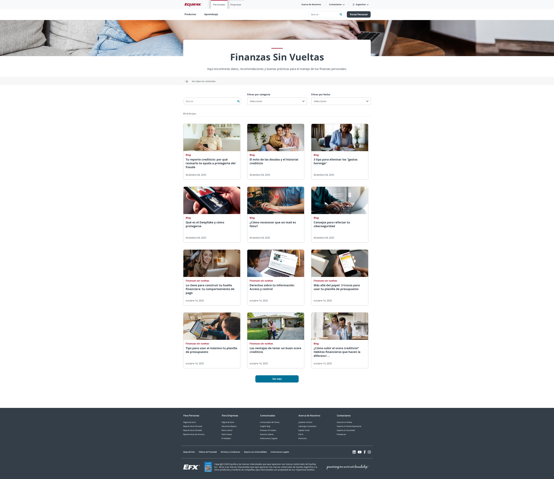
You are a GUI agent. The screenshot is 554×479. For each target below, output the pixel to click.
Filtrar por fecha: (321, 94)
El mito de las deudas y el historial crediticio (274, 161)
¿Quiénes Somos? (305, 422)
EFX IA (300, 434)
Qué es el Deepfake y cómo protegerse (205, 224)
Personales (219, 4)
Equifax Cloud (303, 430)
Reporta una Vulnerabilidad (255, 452)
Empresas (235, 4)
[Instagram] (369, 452)
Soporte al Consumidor (346, 430)
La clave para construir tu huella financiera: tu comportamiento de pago (210, 289)
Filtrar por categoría (258, 94)
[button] (360, 4)
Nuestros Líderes (267, 434)
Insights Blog (265, 426)
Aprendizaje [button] (211, 14)
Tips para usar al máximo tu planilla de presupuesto (211, 350)
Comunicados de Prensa (269, 422)
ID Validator (226, 438)
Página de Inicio (189, 422)
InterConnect (227, 434)
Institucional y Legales (269, 438)
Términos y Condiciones (230, 452)
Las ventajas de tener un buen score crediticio (275, 350)
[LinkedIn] (354, 452)
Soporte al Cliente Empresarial (349, 426)
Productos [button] (190, 14)
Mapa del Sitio (189, 452)
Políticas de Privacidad (208, 452)
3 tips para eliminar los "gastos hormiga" (336, 161)
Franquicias (341, 434)
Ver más (277, 378)
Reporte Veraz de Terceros (194, 434)
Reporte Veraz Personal (192, 426)
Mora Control (227, 430)
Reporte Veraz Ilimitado (192, 430)
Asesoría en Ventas (344, 422)
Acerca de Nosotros (311, 4)
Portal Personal (359, 14)
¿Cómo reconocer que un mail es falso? (273, 224)
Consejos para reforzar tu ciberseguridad (332, 224)
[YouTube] (360, 452)
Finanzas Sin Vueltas (268, 430)
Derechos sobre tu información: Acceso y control (272, 287)
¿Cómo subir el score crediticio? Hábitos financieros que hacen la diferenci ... (337, 352)
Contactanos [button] (335, 4)
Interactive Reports (229, 426)
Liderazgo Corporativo (307, 426)
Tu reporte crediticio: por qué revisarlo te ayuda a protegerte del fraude (210, 163)
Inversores (302, 438)
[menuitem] (219, 4)
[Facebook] (365, 452)
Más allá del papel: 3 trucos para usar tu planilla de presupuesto (337, 287)
